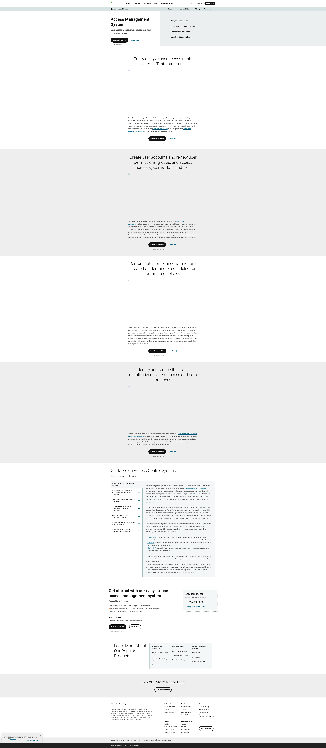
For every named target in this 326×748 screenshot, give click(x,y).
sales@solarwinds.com (195, 606)
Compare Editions (184, 9)
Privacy (123, 740)
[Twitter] (207, 721)
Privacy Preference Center (32, 740)
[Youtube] (210, 721)
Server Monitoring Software (180, 655)
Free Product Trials (169, 707)
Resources (207, 9)
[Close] (40, 735)
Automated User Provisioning (157, 647)
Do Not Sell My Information (164, 740)
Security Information (170, 732)
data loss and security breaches (195, 488)
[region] (22, 738)
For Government (186, 729)
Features (171, 9)
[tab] (126, 484)
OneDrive (150, 542)
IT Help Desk (196, 657)
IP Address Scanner (178, 646)
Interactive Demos (169, 712)
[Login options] (194, 3)
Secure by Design (169, 729)
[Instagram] (203, 721)
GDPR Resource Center (170, 727)
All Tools (166, 709)
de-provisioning (139, 436)
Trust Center (167, 724)
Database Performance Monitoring (199, 647)
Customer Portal (186, 707)
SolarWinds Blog (204, 707)
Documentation (186, 712)
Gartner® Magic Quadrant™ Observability (206, 715)
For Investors (185, 732)
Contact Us (199, 3)
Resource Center (204, 709)
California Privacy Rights (133, 740)
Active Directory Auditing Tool (159, 659)
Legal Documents (115, 740)
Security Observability (160, 129)
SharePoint (151, 548)
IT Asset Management (199, 661)
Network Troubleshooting (179, 651)
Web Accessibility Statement (148, 740)
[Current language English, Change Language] (191, 3)
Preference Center (169, 715)
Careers (183, 727)
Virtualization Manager (179, 660)
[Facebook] (200, 721)
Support (183, 709)
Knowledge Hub (203, 712)
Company (184, 724)
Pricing (156, 3)
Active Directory (152, 537)
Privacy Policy (13, 738)
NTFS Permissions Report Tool (160, 653)
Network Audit (156, 665)
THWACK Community (187, 715)
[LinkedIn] (214, 721)
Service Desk (196, 653)
